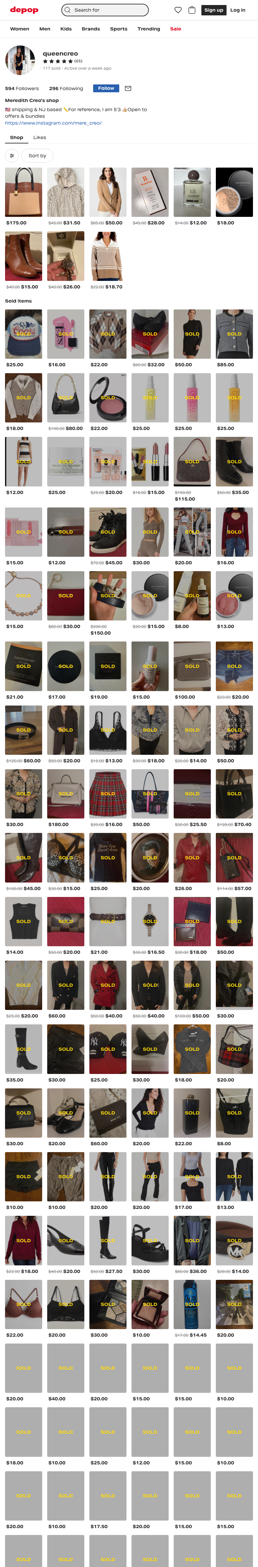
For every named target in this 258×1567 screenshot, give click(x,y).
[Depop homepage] (24, 10)
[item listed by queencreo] (23, 192)
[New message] (128, 88)
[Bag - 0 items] (192, 10)
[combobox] (105, 10)
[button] (62, 61)
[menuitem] (19, 28)
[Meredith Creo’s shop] (20, 61)
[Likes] (178, 10)
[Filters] (12, 156)
